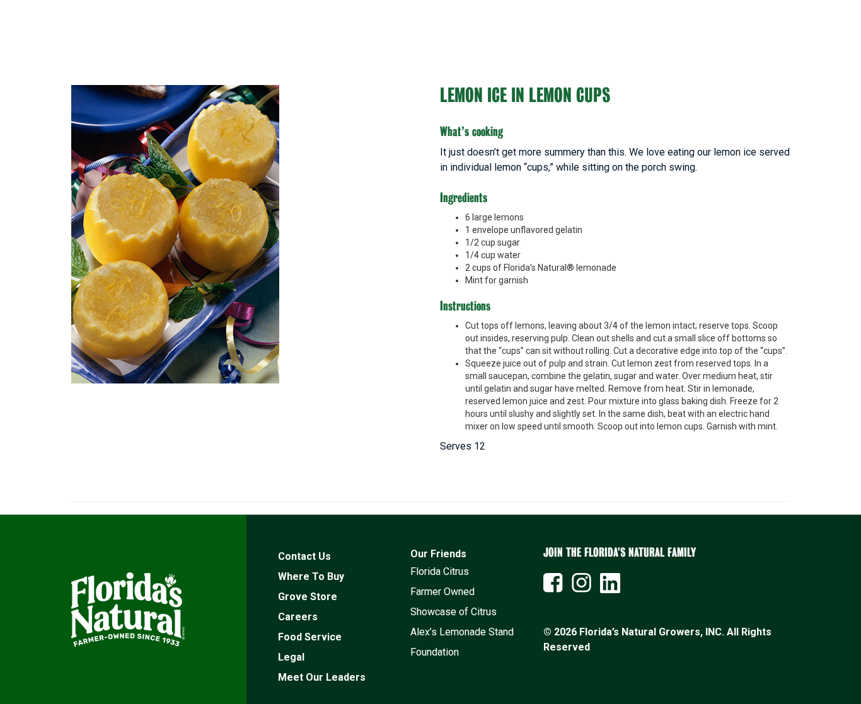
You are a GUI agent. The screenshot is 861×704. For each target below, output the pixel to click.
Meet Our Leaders (322, 677)
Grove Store (307, 597)
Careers (298, 617)
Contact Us (304, 556)
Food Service (310, 637)
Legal (291, 657)
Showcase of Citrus (453, 612)
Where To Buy (311, 576)
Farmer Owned (442, 592)
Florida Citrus (439, 571)
